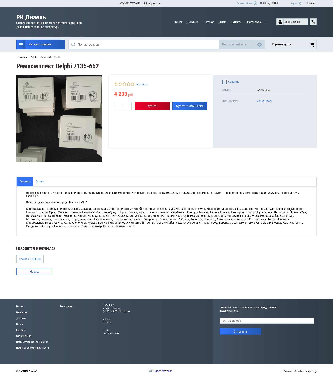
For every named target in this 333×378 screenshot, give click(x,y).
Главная (178, 22)
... (266, 21)
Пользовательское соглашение (32, 342)
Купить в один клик (190, 106)
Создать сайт (290, 371)
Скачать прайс (254, 22)
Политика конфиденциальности (32, 348)
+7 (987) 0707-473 (130, 3)
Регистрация (66, 306)
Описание (25, 181)
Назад (34, 271)
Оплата (222, 22)
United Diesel (264, 100)
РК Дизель (31, 17)
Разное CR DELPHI (51, 57)
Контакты (236, 22)
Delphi (34, 57)
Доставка (209, 22)
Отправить (240, 331)
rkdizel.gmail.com (152, 3)
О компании (193, 22)
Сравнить (234, 81)
